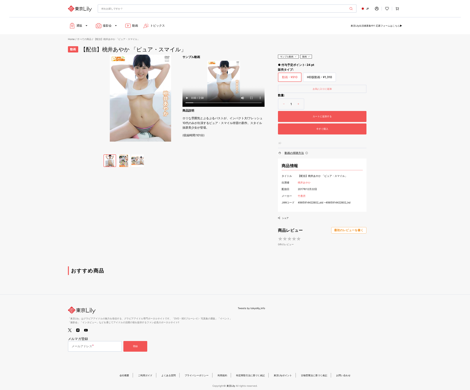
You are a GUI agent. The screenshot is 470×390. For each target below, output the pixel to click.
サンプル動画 (286, 56)
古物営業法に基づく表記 (314, 375)
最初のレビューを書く (349, 230)
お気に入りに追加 (322, 88)
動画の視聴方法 (294, 153)
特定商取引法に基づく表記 (250, 375)
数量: (281, 95)
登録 (135, 346)
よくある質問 (168, 375)
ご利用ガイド (145, 375)
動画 (304, 56)
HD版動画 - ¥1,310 (319, 78)
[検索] (352, 9)
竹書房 (302, 195)
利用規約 (222, 375)
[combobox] (227, 8)
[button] (377, 9)
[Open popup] (306, 153)
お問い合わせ (343, 375)
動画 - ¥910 (289, 78)
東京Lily (231, 385)
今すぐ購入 (322, 128)
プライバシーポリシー (197, 375)
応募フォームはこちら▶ (389, 25)
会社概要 (124, 375)
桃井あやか (304, 182)
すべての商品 (84, 39)
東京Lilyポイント (283, 375)
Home (71, 39)
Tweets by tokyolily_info (251, 308)
